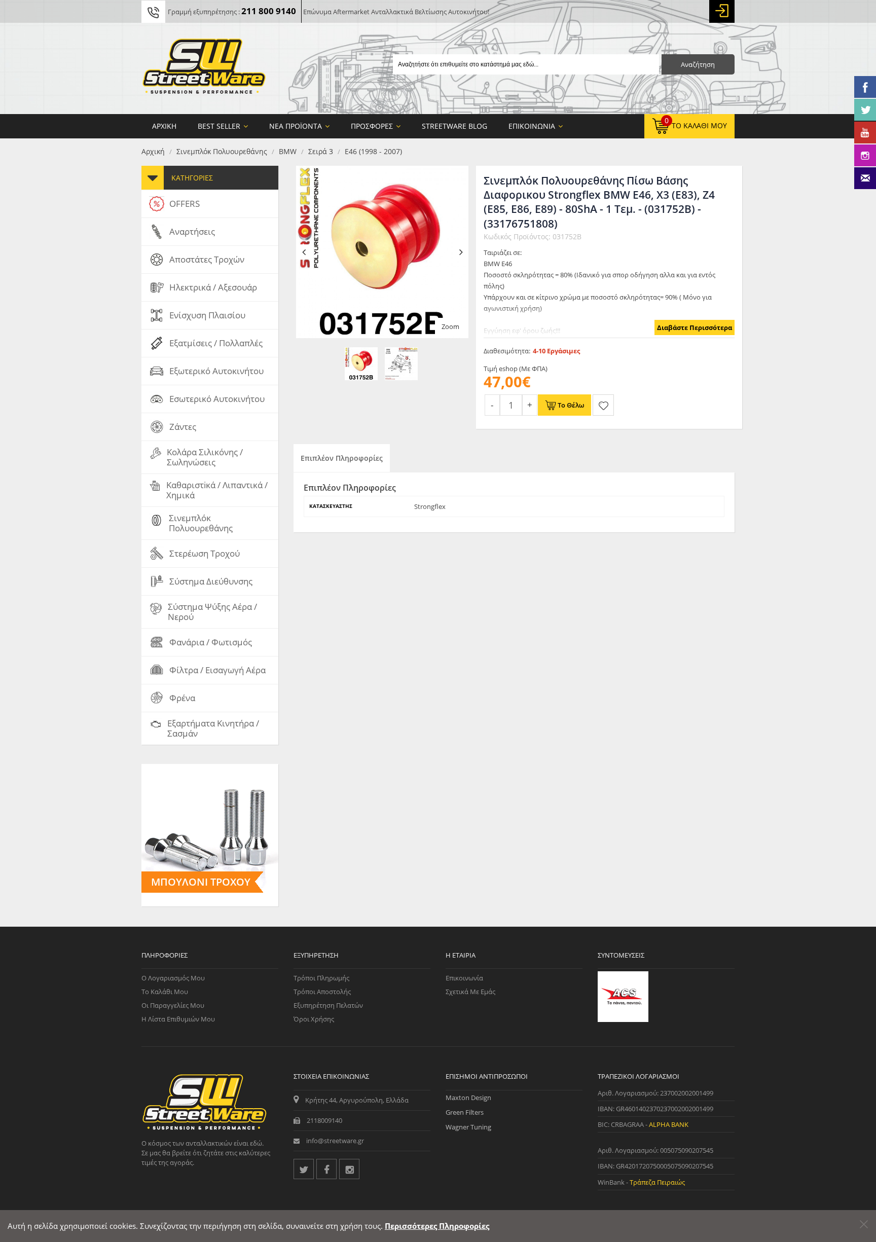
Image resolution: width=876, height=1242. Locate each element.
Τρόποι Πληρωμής (321, 977)
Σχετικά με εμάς (470, 991)
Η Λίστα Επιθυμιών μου (178, 1019)
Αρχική (153, 151)
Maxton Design (468, 1097)
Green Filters (465, 1112)
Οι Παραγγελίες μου (172, 1005)
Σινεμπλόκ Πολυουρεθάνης (221, 151)
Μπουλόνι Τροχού (200, 882)
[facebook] (326, 1169)
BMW (288, 151)
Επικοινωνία (464, 977)
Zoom (450, 326)
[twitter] (304, 1169)
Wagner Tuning (468, 1126)
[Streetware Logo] (204, 68)
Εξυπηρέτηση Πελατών (328, 1005)
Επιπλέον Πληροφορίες (342, 458)
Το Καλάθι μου (164, 991)
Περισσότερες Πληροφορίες (437, 1226)
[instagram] (349, 1169)
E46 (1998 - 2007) (373, 151)
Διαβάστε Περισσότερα (694, 327)
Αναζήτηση (698, 64)
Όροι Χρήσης (314, 1019)
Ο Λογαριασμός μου (173, 977)
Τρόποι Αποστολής (322, 991)
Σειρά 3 (320, 151)
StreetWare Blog (454, 126)
